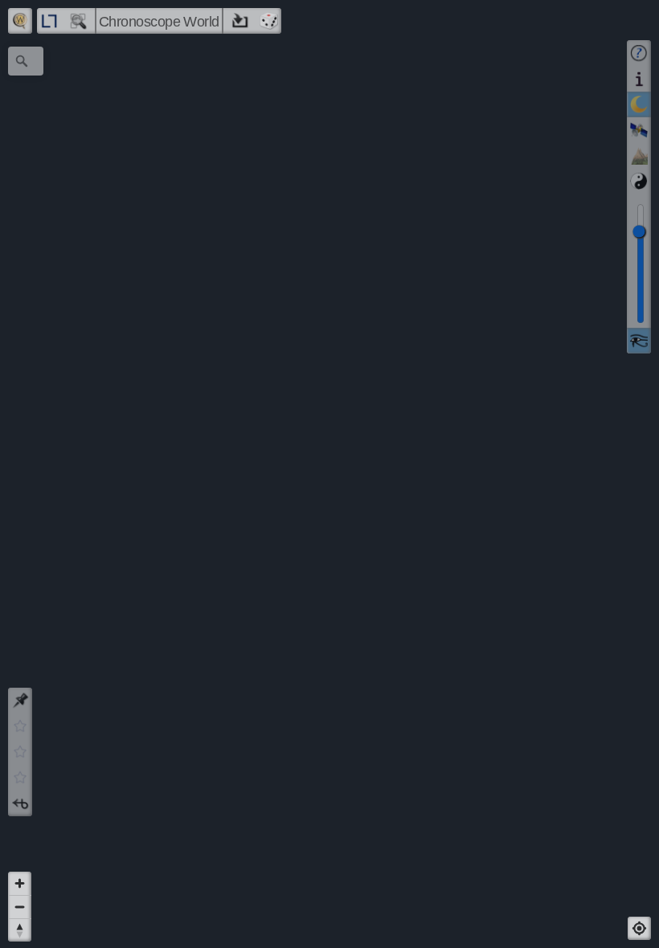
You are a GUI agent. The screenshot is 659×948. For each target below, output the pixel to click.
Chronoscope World (159, 22)
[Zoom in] (19, 883)
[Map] (329, 474)
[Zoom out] (19, 906)
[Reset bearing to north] (19, 930)
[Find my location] (639, 928)
